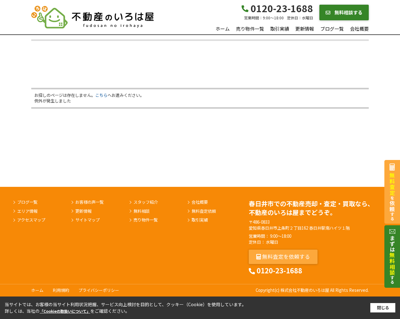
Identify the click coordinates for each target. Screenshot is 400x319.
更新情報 (304, 28)
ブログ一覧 (332, 28)
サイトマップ (87, 220)
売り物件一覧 (250, 28)
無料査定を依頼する (285, 256)
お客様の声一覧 (89, 202)
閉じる (383, 308)
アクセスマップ (31, 220)
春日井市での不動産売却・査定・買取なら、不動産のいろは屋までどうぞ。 (311, 208)
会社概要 (359, 28)
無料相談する (347, 12)
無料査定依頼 (204, 211)
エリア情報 (27, 211)
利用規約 (61, 290)
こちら (101, 95)
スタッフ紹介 (145, 202)
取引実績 (279, 28)
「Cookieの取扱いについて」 (65, 311)
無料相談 (141, 211)
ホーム (223, 28)
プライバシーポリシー (98, 290)
